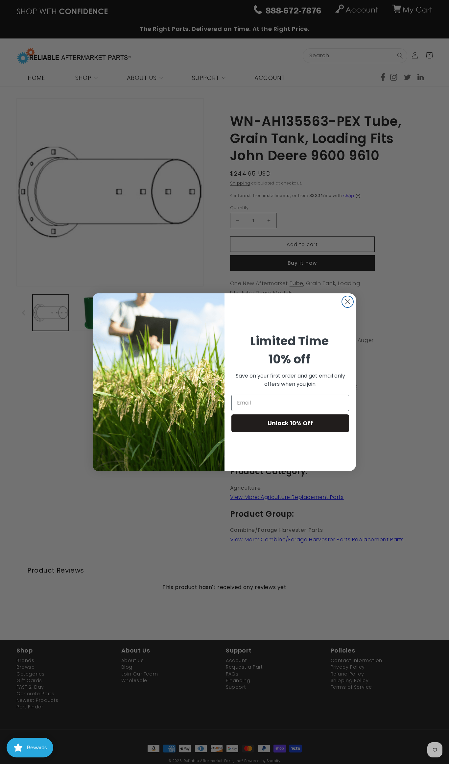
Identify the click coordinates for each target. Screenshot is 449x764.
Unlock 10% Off (290, 423)
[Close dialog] (347, 302)
